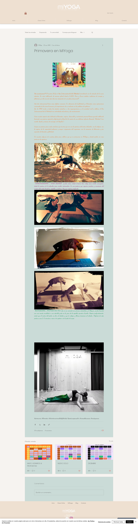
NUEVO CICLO (63, 463)
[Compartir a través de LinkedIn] (44, 425)
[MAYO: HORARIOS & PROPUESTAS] (38, 452)
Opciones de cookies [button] (104, 522)
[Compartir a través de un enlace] (49, 425)
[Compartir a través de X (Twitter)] (40, 425)
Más (81, 32)
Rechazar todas (118, 522)
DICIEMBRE (92, 463)
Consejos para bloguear (69, 32)
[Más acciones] (102, 45)
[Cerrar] (136, 521)
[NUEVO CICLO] (69, 452)
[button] (25, 13)
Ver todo (111, 441)
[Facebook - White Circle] (67, 518)
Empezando (42, 32)
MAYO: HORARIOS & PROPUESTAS (34, 464)
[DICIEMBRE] (99, 452)
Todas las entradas (30, 32)
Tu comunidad (54, 32)
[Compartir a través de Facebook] (35, 425)
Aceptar (129, 522)
